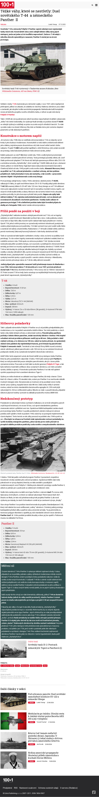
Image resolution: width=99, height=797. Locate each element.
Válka (32, 702)
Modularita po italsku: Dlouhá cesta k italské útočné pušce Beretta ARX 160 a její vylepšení (46, 716)
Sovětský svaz (36, 666)
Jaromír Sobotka (42, 761)
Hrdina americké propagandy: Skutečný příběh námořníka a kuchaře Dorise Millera (43, 755)
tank (17, 666)
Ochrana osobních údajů (48, 788)
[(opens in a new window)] (94, 790)
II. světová (3, 671)
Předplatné (7, 788)
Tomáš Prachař (41, 722)
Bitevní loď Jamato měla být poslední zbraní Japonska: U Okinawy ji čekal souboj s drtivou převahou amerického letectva (45, 737)
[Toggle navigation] (96, 5)
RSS (15, 788)
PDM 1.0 (23, 676)
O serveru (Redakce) (69, 788)
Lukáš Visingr (52, 24)
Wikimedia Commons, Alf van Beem (10, 676)
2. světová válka (7, 666)
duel (45, 666)
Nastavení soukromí (27, 788)
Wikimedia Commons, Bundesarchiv (10, 678)
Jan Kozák (40, 744)
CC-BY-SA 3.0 (25, 678)
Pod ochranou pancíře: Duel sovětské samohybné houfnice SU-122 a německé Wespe (46, 696)
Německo (24, 666)
